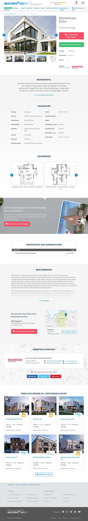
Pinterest (56, 376)
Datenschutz (65, 518)
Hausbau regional (32, 501)
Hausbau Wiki (31, 494)
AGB (59, 518)
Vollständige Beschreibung (45, 95)
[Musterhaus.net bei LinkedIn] (72, 512)
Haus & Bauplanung (15, 494)
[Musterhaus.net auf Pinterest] (76, 512)
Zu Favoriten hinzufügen (72, 35)
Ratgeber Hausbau (32, 498)
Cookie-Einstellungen (75, 518)
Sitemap (66, 498)
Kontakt (66, 501)
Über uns (48, 494)
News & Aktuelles (51, 498)
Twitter (44, 376)
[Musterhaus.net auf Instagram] (68, 512)
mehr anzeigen (44, 300)
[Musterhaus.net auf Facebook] (64, 512)
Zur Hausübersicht (10, 14)
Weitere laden (45, 474)
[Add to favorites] (6, 398)
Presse (48, 501)
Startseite (10, 485)
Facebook (33, 376)
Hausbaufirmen (13, 498)
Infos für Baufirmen (70, 494)
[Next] (56, 35)
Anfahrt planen (69, 332)
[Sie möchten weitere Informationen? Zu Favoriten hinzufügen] (30, 35)
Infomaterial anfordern (72, 44)
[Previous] (4, 35)
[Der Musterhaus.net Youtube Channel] (79, 512)
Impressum (53, 518)
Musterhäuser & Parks (15, 501)
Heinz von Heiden (21, 485)
